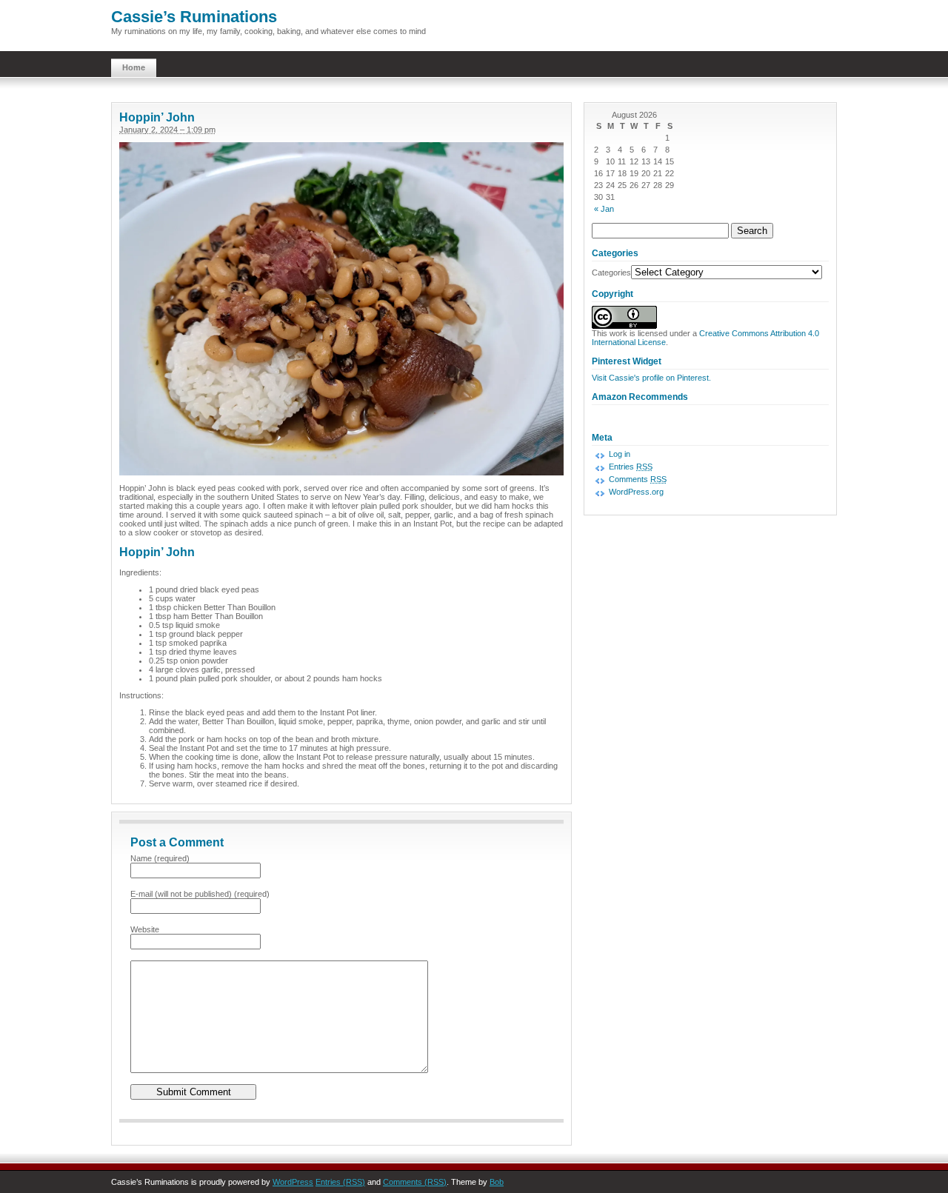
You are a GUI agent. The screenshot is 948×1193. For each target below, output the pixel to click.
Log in (619, 454)
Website (144, 929)
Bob (497, 1181)
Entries (630, 466)
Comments (638, 479)
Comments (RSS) (415, 1181)
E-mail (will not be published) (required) (200, 893)
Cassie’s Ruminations (194, 16)
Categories (611, 272)
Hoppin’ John (157, 117)
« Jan (604, 208)
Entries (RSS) (340, 1181)
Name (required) (160, 858)
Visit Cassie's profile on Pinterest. (651, 377)
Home (133, 67)
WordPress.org (636, 491)
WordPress (293, 1181)
